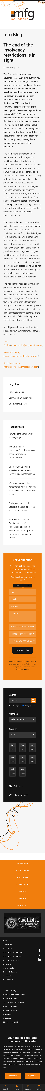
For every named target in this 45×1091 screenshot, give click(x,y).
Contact (7, 976)
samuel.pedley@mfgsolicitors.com (26, 345)
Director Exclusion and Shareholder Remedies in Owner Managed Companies (22, 470)
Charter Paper (10, 1006)
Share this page (21, 795)
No (28, 585)
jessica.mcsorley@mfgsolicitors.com (21, 356)
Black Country (22, 870)
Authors (13, 714)
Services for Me (11, 960)
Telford (22, 898)
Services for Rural (12, 956)
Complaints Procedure (14, 995)
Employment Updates (18, 404)
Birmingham (22, 863)
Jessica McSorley (11, 352)
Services (7, 948)
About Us (7, 945)
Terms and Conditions (13, 1002)
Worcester (22, 905)
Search (12, 695)
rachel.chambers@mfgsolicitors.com (21, 367)
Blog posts (30, 706)
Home (6, 941)
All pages (16, 706)
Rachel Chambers (11, 363)
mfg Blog (14, 384)
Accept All (13, 1076)
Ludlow (22, 891)
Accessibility (9, 991)
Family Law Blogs (16, 392)
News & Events (10, 972)
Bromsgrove (22, 877)
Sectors (7, 964)
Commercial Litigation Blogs (21, 398)
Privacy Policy (23, 669)
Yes (17, 585)
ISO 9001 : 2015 (10, 1022)
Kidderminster (22, 884)
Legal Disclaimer (11, 998)
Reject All (32, 1076)
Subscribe (18, 786)
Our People (8, 968)
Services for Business (14, 952)
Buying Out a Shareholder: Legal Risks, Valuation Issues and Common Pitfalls (22, 507)
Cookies (7, 1014)
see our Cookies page (24, 1061)
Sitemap (7, 1018)
